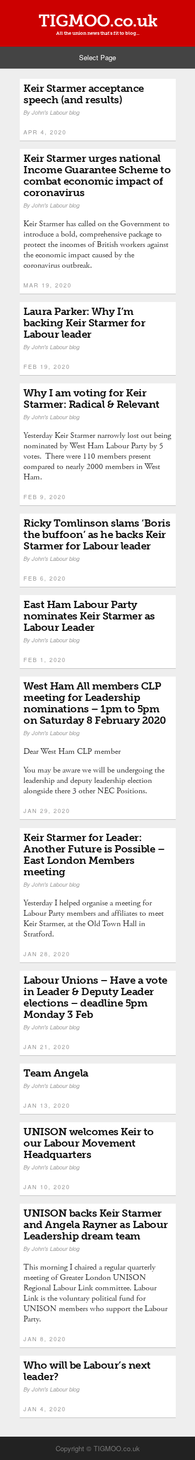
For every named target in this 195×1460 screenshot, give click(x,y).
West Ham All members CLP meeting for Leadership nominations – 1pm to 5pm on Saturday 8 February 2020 (94, 703)
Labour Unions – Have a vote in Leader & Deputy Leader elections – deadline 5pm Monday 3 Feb (95, 997)
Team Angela (55, 1073)
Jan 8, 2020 (44, 1338)
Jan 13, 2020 (46, 1105)
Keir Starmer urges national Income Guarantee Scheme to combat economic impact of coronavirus (97, 175)
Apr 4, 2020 (45, 132)
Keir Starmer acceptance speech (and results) (83, 94)
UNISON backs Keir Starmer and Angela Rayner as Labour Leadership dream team (95, 1224)
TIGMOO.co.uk (97, 21)
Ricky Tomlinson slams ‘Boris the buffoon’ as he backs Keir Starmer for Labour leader (96, 534)
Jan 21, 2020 (46, 1046)
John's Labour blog (56, 112)
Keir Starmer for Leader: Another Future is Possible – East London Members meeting (93, 854)
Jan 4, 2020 (44, 1408)
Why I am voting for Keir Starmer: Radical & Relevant (91, 398)
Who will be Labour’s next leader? (87, 1371)
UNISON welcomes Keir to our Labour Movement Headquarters (88, 1143)
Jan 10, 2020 (46, 1186)
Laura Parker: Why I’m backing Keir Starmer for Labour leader (84, 322)
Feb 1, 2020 (44, 659)
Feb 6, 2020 (44, 578)
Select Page (97, 57)
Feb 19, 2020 (46, 366)
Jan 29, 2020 (46, 810)
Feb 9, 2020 (44, 496)
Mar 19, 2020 (47, 285)
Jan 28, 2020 (46, 953)
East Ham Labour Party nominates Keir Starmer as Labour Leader (89, 615)
